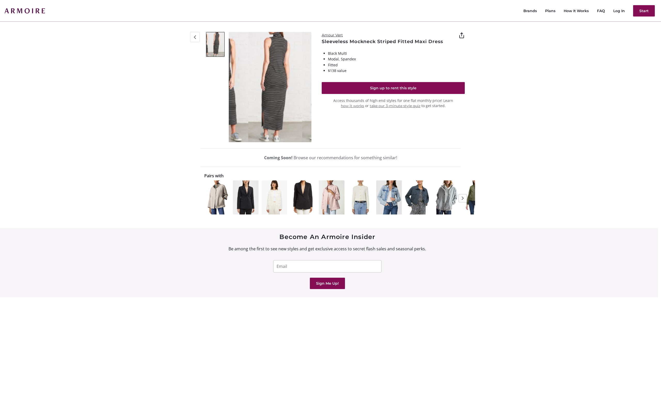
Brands (530, 11)
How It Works (576, 11)
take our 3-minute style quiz (395, 105)
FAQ (601, 11)
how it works (352, 105)
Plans (550, 11)
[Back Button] (195, 37)
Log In (619, 11)
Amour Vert (332, 35)
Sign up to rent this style (393, 88)
